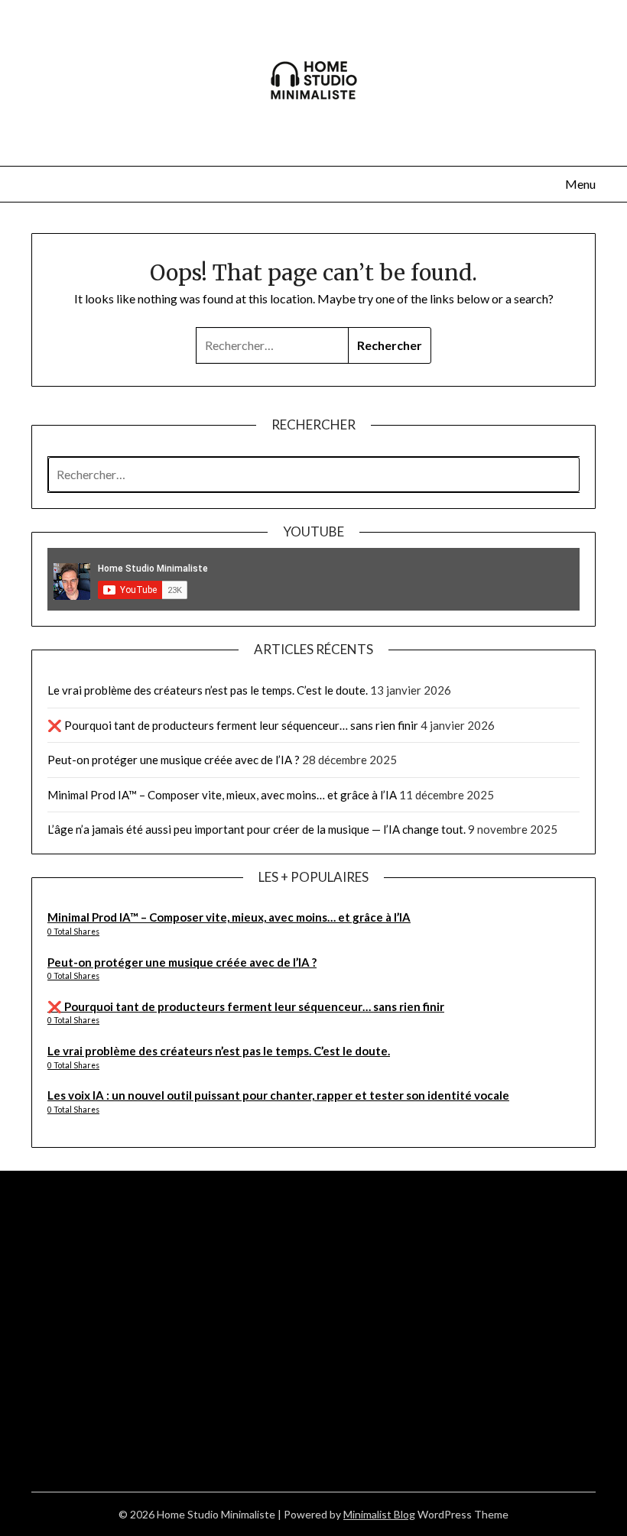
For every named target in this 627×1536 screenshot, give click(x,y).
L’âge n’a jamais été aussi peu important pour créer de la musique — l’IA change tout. (256, 829)
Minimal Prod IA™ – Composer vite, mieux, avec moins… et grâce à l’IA (222, 795)
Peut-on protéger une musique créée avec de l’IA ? (173, 759)
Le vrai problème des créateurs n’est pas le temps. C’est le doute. (207, 690)
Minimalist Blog (379, 1514)
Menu (580, 184)
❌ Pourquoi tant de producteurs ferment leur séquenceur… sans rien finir (232, 725)
